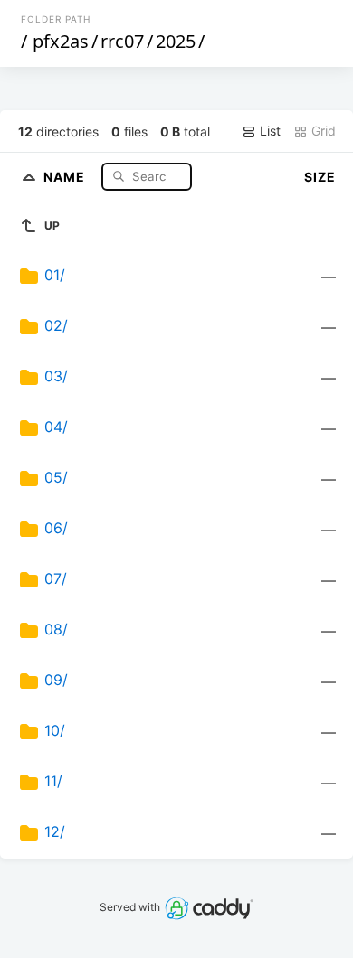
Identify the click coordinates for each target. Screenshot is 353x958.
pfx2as (61, 41)
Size (320, 176)
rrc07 (122, 41)
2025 (176, 41)
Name (66, 175)
